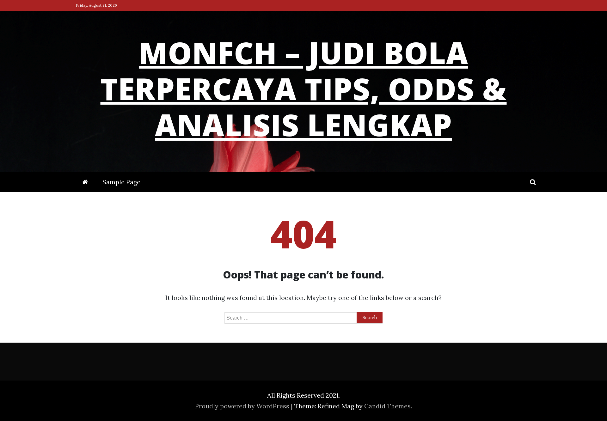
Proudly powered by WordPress (243, 406)
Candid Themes (387, 406)
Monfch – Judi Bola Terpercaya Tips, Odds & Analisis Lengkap (304, 88)
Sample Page (121, 182)
